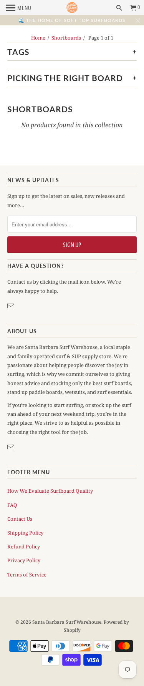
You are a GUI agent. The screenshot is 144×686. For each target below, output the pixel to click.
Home (38, 37)
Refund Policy (23, 546)
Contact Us (19, 518)
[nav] (18, 7)
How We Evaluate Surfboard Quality (50, 490)
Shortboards (66, 37)
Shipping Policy (25, 532)
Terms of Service (26, 574)
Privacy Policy (23, 560)
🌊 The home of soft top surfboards (72, 20)
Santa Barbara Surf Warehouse (66, 622)
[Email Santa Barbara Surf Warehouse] (11, 306)
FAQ (12, 505)
